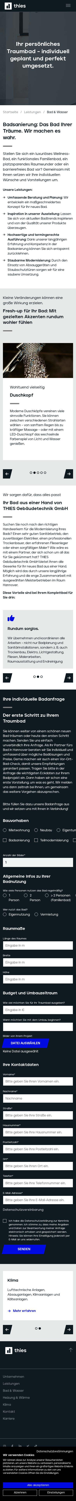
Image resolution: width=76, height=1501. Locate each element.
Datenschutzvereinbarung (23, 1209)
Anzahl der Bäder (14, 855)
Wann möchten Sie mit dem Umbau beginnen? (32, 1020)
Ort (5, 1159)
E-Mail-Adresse (13, 1193)
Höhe (6, 972)
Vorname (9, 1074)
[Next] (68, 474)
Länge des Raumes (15, 938)
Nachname (10, 1091)
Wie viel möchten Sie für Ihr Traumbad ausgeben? (34, 1003)
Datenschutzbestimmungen (55, 1451)
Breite (6, 955)
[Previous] (7, 474)
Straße (7, 1108)
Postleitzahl (11, 1142)
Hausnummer (11, 1125)
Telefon (8, 1176)
